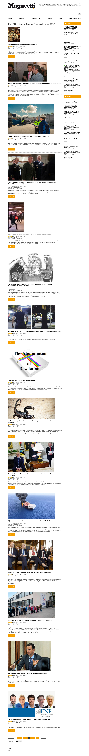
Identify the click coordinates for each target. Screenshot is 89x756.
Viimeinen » (43, 738)
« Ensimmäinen (11, 738)
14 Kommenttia (19, 335)
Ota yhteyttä (10, 748)
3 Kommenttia (19, 188)
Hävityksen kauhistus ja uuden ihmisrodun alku (21, 380)
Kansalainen (66, 81)
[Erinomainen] (11, 46)
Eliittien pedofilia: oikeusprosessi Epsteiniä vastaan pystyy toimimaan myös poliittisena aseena (34, 83)
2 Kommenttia (19, 384)
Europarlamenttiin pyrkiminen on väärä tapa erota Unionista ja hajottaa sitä (29, 719)
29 (26, 738)
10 (17, 738)
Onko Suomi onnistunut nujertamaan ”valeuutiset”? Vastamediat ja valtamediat (30, 620)
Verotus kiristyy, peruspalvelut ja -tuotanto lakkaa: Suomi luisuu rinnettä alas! (29, 572)
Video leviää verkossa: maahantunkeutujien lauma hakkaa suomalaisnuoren (29, 234)
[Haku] (79, 14)
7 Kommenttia (19, 238)
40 (37, 738)
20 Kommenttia (19, 48)
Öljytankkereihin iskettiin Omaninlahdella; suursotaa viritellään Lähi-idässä (29, 521)
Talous (60, 18)
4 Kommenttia (19, 426)
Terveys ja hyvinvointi (36, 18)
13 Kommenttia (19, 290)
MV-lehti (65, 29)
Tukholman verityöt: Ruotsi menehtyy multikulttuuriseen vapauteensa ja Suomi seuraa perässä (34, 331)
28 (23, 738)
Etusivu (10, 18)
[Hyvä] (10, 46)
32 (34, 738)
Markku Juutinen (12, 47)
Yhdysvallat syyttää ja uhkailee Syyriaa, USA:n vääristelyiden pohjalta (27, 673)
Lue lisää (11, 56)
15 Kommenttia (19, 88)
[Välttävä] (9, 46)
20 (20, 738)
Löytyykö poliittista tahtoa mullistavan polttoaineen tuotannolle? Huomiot (28, 136)
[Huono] (8, 46)
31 (31, 738)
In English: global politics (75, 18)
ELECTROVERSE (67, 148)
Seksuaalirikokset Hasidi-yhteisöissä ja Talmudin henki (23, 44)
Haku (9, 750)
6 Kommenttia (19, 624)
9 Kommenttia (19, 479)
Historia (50, 18)
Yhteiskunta (21, 18)
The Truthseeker (67, 102)
